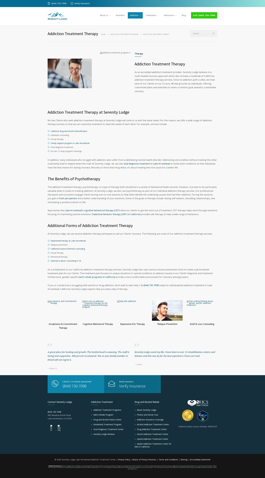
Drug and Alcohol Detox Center (107, 419)
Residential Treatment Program (107, 424)
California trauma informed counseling (68, 248)
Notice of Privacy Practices (144, 459)
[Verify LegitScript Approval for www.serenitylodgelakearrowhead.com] (208, 416)
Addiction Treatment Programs (124, 34)
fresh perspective (68, 198)
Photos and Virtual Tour (147, 414)
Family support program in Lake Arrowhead (70, 143)
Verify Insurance (82, 3)
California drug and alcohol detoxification (69, 131)
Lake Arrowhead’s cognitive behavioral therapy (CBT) (92, 210)
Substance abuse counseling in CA (66, 260)
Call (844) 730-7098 (204, 15)
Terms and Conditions (168, 459)
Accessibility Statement (200, 459)
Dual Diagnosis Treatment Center (108, 429)
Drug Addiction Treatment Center (152, 429)
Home (103, 34)
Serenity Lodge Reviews (104, 434)
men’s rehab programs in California (96, 277)
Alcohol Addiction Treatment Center (153, 424)
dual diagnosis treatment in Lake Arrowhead (147, 163)
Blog (184, 15)
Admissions (169, 15)
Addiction (134, 15)
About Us (104, 15)
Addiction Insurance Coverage (150, 419)
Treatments (151, 15)
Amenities (120, 15)
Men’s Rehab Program (103, 414)
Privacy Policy (124, 459)
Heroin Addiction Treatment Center (152, 434)
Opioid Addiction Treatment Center (152, 439)
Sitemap (184, 459)
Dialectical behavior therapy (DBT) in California (116, 214)
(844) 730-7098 (59, 3)
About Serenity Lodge (146, 410)
